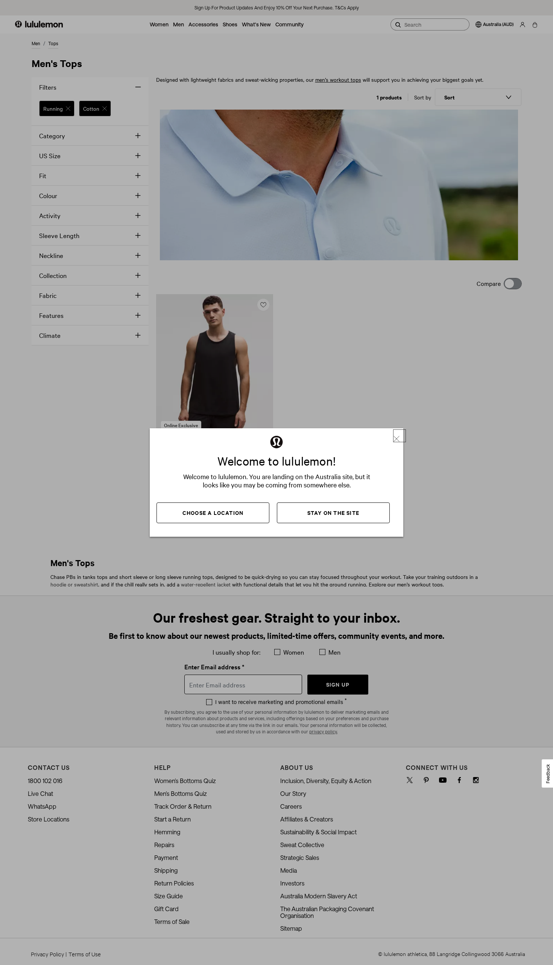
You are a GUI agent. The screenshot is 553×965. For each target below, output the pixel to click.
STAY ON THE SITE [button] (333, 512)
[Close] (399, 436)
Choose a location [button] (212, 512)
